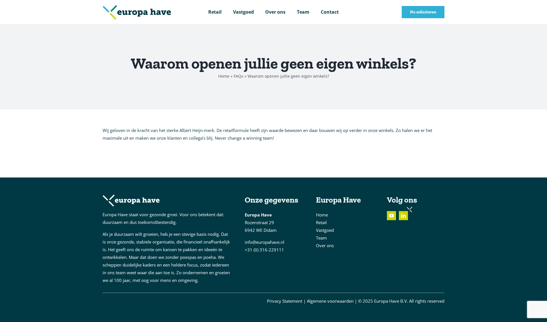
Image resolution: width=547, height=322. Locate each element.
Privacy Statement (284, 301)
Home (223, 76)
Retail (321, 222)
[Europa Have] (137, 7)
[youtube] (391, 215)
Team (321, 238)
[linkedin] (403, 215)
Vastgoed (325, 230)
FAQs (238, 76)
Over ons (325, 245)
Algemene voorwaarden (330, 301)
